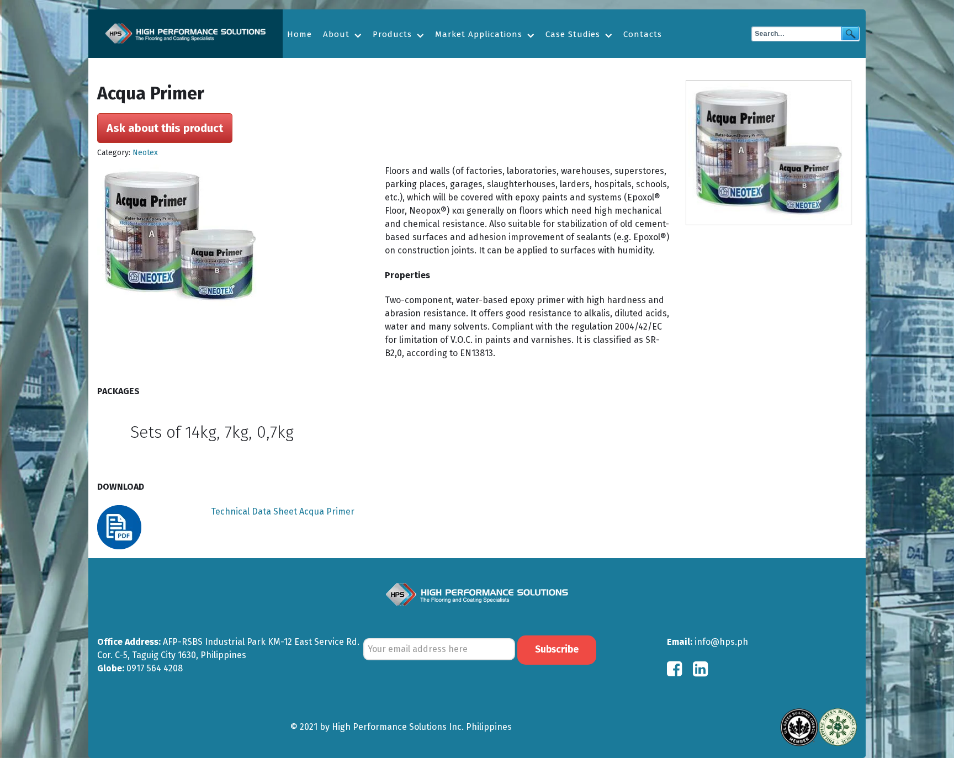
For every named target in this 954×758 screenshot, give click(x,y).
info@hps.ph (721, 642)
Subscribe (557, 649)
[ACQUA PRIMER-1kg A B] (771, 152)
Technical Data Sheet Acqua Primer (282, 511)
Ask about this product (165, 128)
